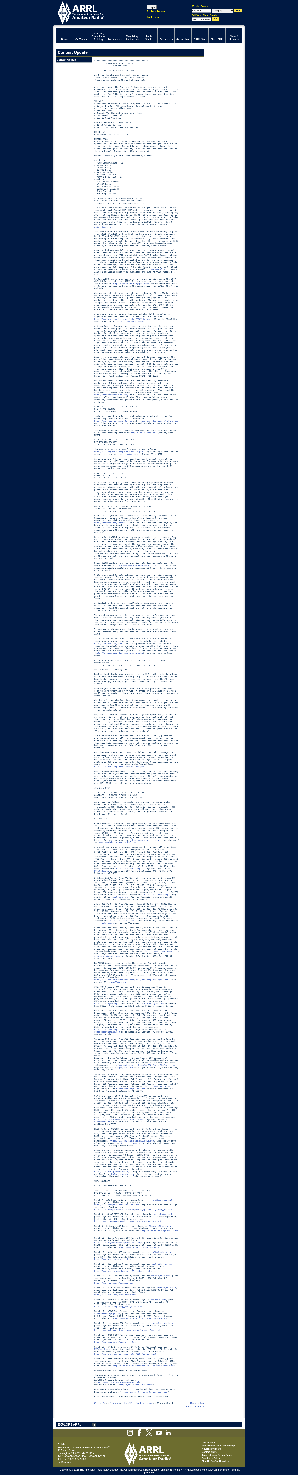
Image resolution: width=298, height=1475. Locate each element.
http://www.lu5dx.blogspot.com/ (131, 283)
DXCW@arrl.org (102, 1349)
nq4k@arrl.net (125, 1067)
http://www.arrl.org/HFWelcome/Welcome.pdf (119, 766)
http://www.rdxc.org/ (106, 1029)
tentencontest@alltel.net (130, 1089)
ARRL (95, 12)
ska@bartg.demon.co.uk (123, 1174)
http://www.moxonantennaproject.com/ (136, 565)
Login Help (153, 17)
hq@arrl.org (64, 1462)
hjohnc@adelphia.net (160, 1200)
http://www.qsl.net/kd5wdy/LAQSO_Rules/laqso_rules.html (127, 1330)
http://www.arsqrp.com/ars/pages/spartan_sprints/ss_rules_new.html (133, 1209)
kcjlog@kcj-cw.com (161, 1264)
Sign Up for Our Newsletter (216, 1461)
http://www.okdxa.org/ (157, 894)
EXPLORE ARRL (69, 1424)
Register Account (156, 11)
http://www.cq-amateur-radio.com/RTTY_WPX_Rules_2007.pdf (127, 1221)
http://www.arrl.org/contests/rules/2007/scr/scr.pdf (144, 1366)
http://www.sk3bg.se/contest (136, 1385)
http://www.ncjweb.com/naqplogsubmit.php (118, 1242)
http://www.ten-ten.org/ (159, 1086)
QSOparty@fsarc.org (160, 1226)
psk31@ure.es (118, 982)
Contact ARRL (209, 1452)
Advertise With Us (211, 1449)
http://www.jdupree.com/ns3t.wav (113, 421)
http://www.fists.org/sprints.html (114, 1283)
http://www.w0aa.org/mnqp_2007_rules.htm (118, 1306)
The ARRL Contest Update (138, 1403)
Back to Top (197, 1403)
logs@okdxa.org (119, 897)
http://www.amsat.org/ (130, 321)
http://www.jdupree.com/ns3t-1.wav (158, 421)
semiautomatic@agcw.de (107, 1314)
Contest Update (66, 59)
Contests (115, 1403)
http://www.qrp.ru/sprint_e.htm (112, 1259)
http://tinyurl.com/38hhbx (109, 523)
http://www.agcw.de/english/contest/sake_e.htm (140, 1318)
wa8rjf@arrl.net (103, 227)
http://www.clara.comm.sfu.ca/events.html (118, 1119)
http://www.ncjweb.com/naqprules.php (140, 1247)
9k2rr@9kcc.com (128, 1143)
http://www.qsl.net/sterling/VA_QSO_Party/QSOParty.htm (142, 1065)
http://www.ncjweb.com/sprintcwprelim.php (118, 452)
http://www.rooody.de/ (143, 433)
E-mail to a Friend (211, 1458)
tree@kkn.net (130, 454)
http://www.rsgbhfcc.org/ (145, 840)
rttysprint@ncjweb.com (107, 956)
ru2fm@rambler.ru (161, 1252)
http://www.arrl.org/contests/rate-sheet (144, 1392)
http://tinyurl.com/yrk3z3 (109, 643)
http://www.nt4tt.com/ (123, 920)
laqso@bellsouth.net (163, 1323)
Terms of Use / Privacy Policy (217, 1455)
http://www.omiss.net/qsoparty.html (115, 1342)
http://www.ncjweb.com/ (158, 951)
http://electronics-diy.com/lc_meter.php (119, 653)
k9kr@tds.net (101, 871)
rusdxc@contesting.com (107, 1032)
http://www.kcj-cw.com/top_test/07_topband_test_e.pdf (126, 1271)
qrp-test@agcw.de (154, 1003)
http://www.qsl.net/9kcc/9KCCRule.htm (132, 1141)
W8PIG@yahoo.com (160, 1276)
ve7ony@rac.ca (102, 1122)
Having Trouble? (194, 1406)
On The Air (100, 1403)
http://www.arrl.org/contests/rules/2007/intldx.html (125, 1354)
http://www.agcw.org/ (106, 1003)
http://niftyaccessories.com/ (111, 395)
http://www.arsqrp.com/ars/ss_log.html (116, 1205)
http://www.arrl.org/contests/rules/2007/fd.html (122, 319)
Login (152, 7)
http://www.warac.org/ (129, 868)
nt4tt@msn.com (106, 923)
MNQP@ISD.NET (158, 1299)
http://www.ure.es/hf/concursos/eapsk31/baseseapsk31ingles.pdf (131, 980)
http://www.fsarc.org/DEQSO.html (159, 1231)
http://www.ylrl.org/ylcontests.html (115, 1295)
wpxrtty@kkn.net (163, 1214)
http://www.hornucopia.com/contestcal (117, 1382)
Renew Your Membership (221, 1445)
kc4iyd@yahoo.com (166, 1288)
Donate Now (208, 1442)
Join (204, 1445)
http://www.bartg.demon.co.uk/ (112, 1171)
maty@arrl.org (159, 269)
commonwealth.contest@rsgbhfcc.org (118, 842)
